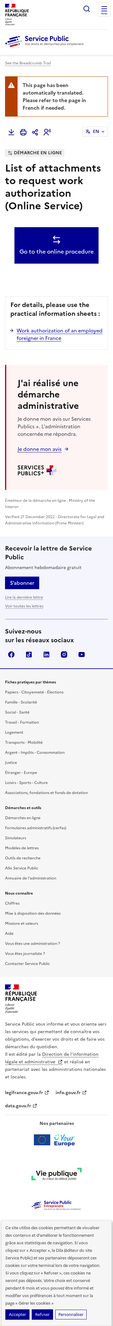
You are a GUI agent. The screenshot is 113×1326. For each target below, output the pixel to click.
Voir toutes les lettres (24, 606)
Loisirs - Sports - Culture (26, 783)
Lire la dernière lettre (24, 597)
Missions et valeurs (21, 923)
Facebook (11, 654)
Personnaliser (70, 1315)
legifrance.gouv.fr (24, 1092)
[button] (47, 132)
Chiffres (12, 903)
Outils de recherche (22, 858)
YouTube (81, 654)
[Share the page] (35, 132)
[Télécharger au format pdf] (11, 132)
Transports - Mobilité (24, 742)
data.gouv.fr (18, 1106)
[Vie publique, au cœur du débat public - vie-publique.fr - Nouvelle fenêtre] (56, 1175)
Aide (9, 933)
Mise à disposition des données (33, 913)
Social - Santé (17, 712)
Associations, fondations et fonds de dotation (46, 793)
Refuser (42, 1315)
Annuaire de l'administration (30, 878)
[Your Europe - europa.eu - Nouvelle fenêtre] (56, 1140)
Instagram (64, 654)
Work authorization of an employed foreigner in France (60, 334)
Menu (104, 13)
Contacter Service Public (27, 964)
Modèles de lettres (22, 848)
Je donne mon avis (40, 449)
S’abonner (22, 583)
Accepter (17, 1315)
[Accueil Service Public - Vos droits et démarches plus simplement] (46, 47)
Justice (11, 762)
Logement (14, 732)
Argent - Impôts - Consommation (35, 752)
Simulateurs (15, 838)
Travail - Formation (22, 722)
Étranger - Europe (21, 772)
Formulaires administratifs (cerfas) (35, 828)
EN (96, 131)
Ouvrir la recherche (86, 9)
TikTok (29, 654)
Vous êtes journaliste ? (25, 953)
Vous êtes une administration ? (32, 943)
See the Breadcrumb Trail (28, 63)
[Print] (23, 132)
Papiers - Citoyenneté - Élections (34, 692)
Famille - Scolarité (21, 702)
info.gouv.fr (68, 1092)
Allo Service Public (21, 868)
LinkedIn (46, 654)
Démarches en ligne (22, 818)
